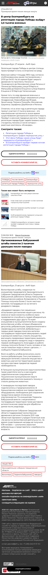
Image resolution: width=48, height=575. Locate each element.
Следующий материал (23, 569)
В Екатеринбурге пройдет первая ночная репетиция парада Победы (24, 144)
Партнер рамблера (21, 564)
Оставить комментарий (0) (24, 162)
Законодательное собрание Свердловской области (22, 281)
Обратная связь (9, 500)
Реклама (6, 490)
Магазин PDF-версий (11, 493)
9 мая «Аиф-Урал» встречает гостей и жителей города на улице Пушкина (27, 201)
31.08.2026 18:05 (7, 235)
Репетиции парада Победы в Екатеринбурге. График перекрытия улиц (22, 134)
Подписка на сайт (21, 490)
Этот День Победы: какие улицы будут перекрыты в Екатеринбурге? (22, 139)
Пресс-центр (37, 490)
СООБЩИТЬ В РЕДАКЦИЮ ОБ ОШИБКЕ (18, 503)
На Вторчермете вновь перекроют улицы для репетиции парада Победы (26, 216)
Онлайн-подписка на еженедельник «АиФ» (23, 497)
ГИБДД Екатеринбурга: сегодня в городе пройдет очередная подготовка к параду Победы (25, 224)
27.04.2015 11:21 (6, 9)
